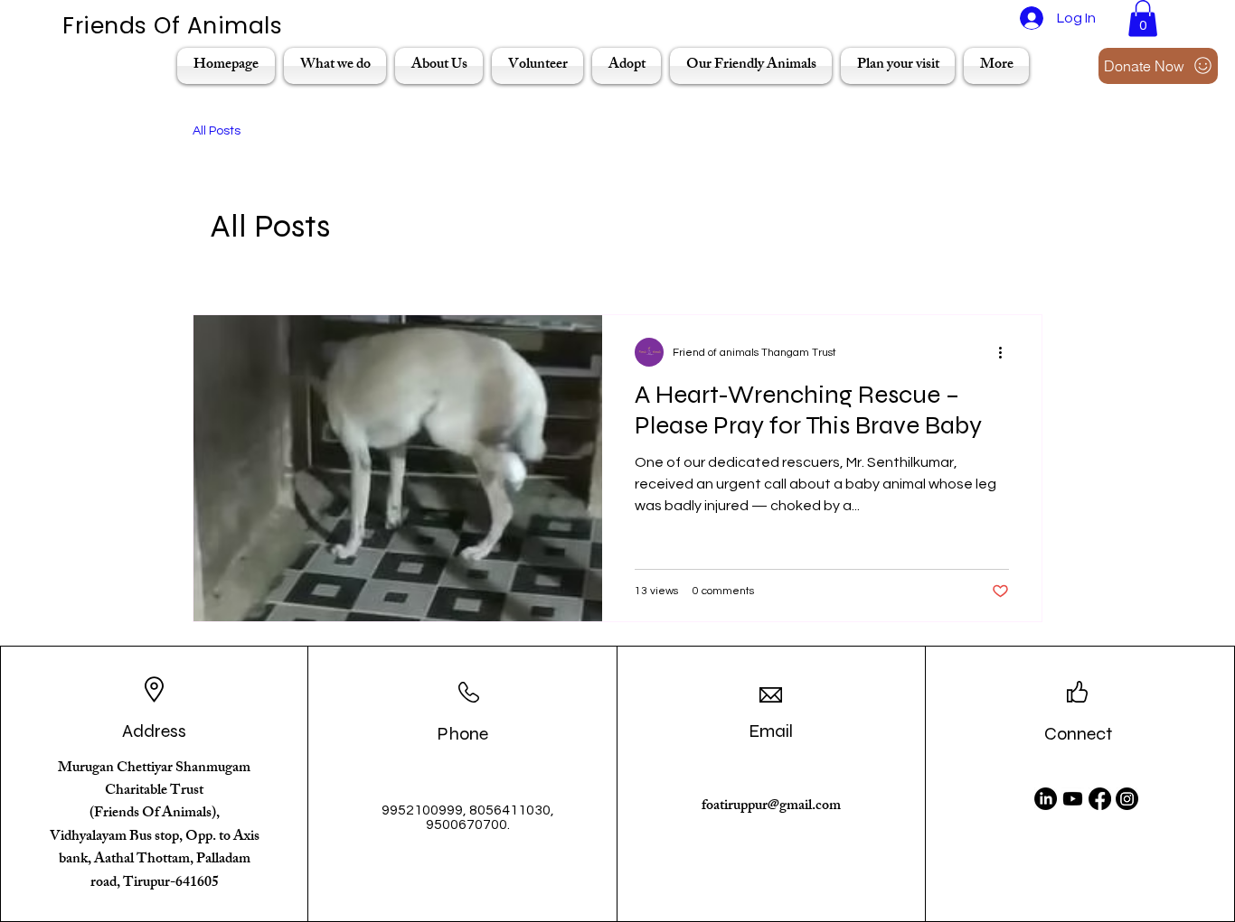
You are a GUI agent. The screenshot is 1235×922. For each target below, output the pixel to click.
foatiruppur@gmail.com (771, 807)
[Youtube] (1072, 798)
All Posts (216, 131)
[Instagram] (1127, 798)
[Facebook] (1100, 798)
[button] (1142, 18)
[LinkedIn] (1045, 798)
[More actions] (1006, 352)
